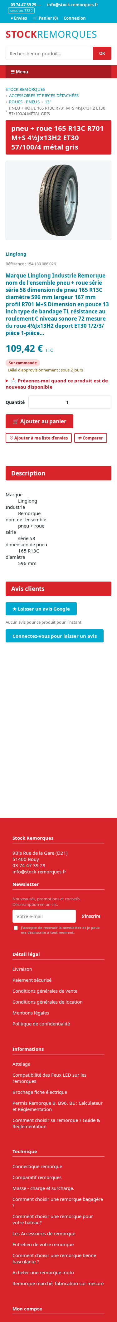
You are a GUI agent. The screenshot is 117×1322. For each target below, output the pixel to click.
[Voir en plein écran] (58, 200)
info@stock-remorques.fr (72, 4)
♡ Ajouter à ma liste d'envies (39, 438)
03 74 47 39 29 (23, 4)
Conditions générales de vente (44, 991)
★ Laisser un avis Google (41, 609)
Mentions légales (30, 1013)
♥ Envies (19, 18)
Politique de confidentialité (41, 1023)
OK (102, 53)
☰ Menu (19, 71)
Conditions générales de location (47, 1002)
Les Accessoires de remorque (43, 1233)
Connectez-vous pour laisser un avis (54, 636)
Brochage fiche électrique (39, 1092)
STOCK (51, 34)
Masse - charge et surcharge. (43, 1188)
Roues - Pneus (24, 102)
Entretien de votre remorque (43, 1244)
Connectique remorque (37, 1166)
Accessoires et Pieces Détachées (44, 95)
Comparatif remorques (36, 1177)
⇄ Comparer (90, 438)
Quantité (15, 402)
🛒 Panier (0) (45, 18)
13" (48, 102)
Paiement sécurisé (31, 980)
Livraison (22, 969)
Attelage (21, 1064)
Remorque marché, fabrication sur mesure (58, 1283)
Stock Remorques (25, 89)
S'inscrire (91, 916)
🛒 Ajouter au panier (39, 421)
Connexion (75, 18)
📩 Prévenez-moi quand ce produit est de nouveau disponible (57, 383)
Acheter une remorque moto (43, 1272)
